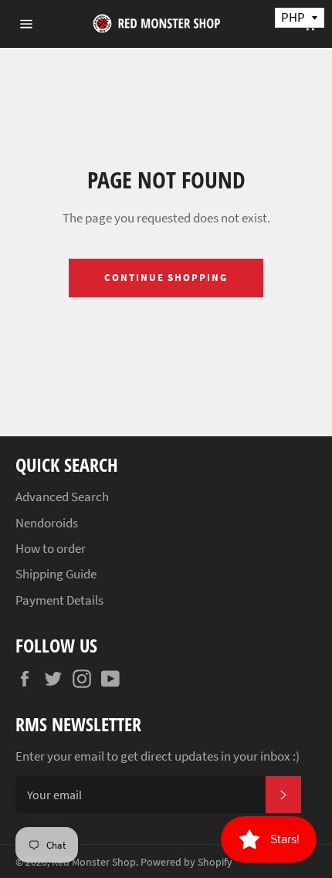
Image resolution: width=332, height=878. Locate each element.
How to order (50, 548)
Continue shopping (166, 277)
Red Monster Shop (94, 862)
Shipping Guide (56, 573)
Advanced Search (62, 496)
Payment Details (59, 600)
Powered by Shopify (186, 862)
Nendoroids (46, 522)
